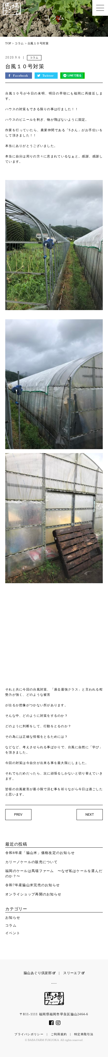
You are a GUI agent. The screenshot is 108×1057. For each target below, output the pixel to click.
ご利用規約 (59, 1034)
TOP (8, 43)
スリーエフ (72, 973)
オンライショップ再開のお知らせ (33, 894)
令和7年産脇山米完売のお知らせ (32, 885)
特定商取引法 (84, 1034)
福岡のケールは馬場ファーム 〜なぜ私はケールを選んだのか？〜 (53, 873)
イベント (12, 933)
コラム (19, 43)
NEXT (89, 814)
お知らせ (12, 918)
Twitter (48, 75)
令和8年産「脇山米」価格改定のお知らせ (40, 853)
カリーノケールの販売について (31, 862)
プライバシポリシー (29, 1034)
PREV (18, 814)
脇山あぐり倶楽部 (38, 973)
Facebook (21, 75)
